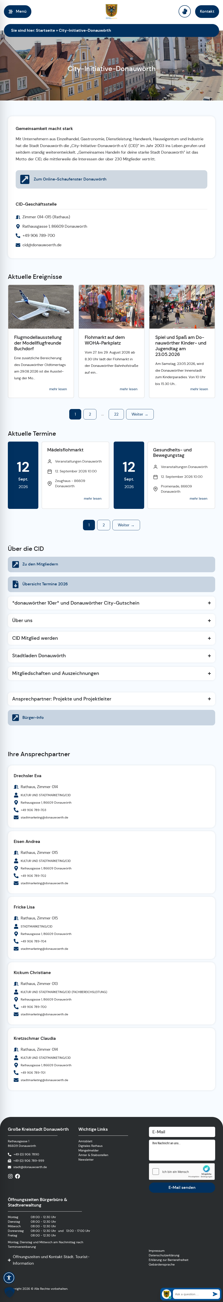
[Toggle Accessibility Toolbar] (9, 1277)
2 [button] (90, 414)
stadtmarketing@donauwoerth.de (44, 817)
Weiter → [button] (140, 414)
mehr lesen (58, 389)
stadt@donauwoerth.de (30, 1167)
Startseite (45, 30)
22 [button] (116, 414)
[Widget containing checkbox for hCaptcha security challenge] (182, 1171)
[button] (9, 1292)
